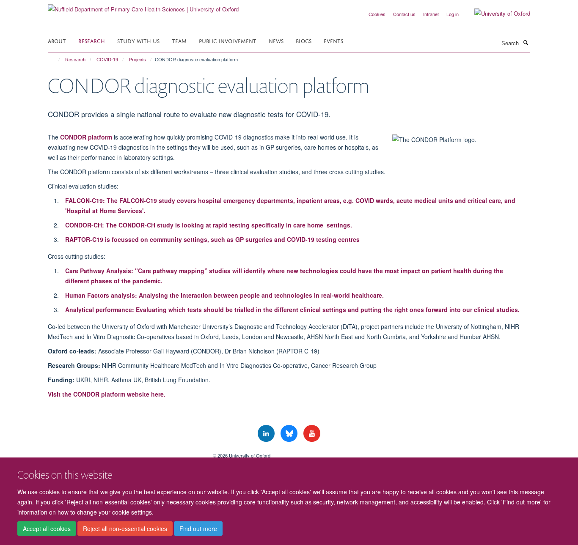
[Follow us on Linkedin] (267, 434)
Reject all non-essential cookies (125, 528)
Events (333, 40)
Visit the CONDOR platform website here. (106, 394)
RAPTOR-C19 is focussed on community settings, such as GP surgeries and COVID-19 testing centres (212, 239)
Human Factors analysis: (224, 295)
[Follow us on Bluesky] (290, 434)
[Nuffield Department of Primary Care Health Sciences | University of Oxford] (143, 6)
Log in (452, 14)
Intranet (431, 14)
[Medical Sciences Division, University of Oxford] (124, 452)
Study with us (138, 40)
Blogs (303, 40)
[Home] (55, 59)
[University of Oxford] (496, 13)
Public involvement (227, 40)
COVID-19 (107, 59)
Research (91, 40)
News (276, 40)
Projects (137, 59)
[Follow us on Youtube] (311, 434)
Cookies (377, 14)
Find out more (198, 528)
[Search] (525, 42)
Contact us (404, 14)
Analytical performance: (292, 309)
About (57, 40)
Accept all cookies (47, 528)
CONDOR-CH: (208, 225)
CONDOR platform (86, 137)
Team (179, 40)
